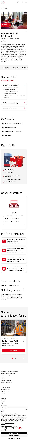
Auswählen (13, 225)
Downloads (15, 67)
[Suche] (18, 2)
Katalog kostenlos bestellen (8, 373)
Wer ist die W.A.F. (5, 389)
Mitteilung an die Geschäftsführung (13, 131)
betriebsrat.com (5, 407)
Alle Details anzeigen (8, 80)
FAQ (2, 403)
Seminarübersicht (5, 375)
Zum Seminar (13, 350)
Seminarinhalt (5, 67)
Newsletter (4, 405)
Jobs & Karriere (5, 391)
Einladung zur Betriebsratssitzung (13, 123)
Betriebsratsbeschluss (10, 127)
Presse (3, 394)
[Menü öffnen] (26, 2)
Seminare (5, 8)
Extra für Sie (25, 67)
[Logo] (3, 2)
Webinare (3, 378)
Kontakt (3, 401)
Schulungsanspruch (6, 380)
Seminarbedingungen (6, 382)
